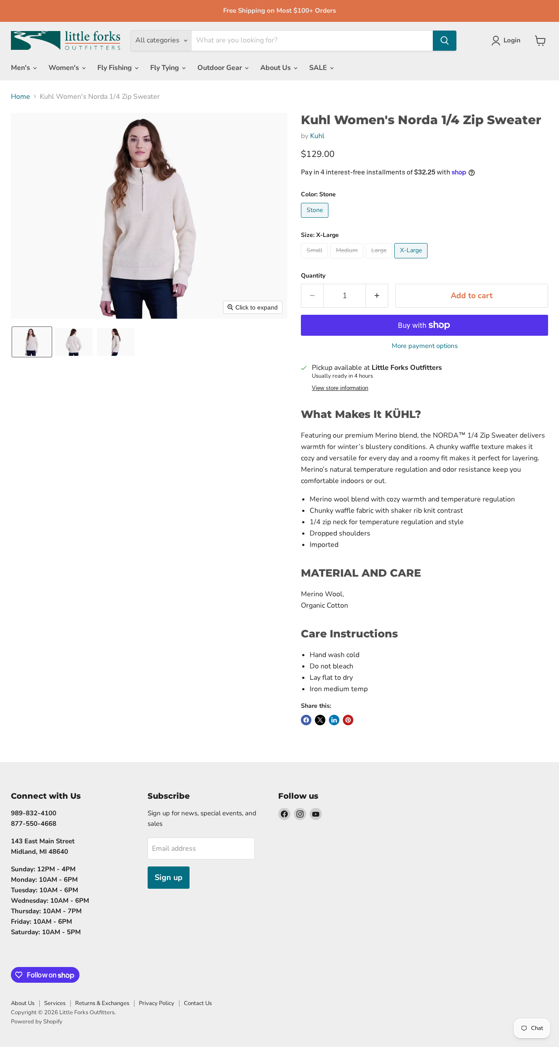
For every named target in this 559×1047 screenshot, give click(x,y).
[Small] (315, 260)
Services (55, 1003)
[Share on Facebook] (306, 720)
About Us (276, 68)
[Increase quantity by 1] (377, 296)
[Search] (444, 41)
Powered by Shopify (36, 1022)
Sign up (169, 877)
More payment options (425, 346)
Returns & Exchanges (102, 1003)
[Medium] (348, 260)
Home (20, 97)
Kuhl (317, 136)
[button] (32, 342)
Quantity (313, 275)
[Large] (380, 260)
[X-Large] (412, 260)
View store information (340, 388)
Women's (64, 68)
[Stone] (316, 220)
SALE (319, 68)
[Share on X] (320, 720)
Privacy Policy (156, 1003)
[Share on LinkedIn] (334, 720)
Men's (21, 68)
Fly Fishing (115, 68)
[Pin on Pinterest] (348, 720)
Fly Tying (165, 68)
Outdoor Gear (220, 68)
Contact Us (198, 1003)
